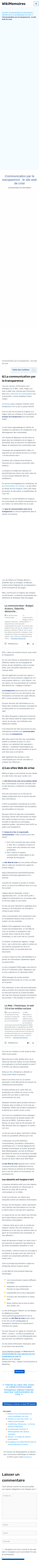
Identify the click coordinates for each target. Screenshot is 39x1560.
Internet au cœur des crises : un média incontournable (18, 1386)
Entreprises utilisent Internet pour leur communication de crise (19, 1392)
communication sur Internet (14, 486)
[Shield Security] (2, 1558)
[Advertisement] (19, 342)
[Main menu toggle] (36, 3)
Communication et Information (20, 13)
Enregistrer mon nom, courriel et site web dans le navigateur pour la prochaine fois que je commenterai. (19, 1551)
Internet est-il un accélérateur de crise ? (17, 15)
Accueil (5, 13)
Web (11, 1072)
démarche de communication (22, 394)
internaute (7, 404)
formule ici (28, 1457)
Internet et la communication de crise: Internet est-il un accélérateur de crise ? (18, 1354)
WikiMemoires (14, 4)
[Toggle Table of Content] (32, 370)
